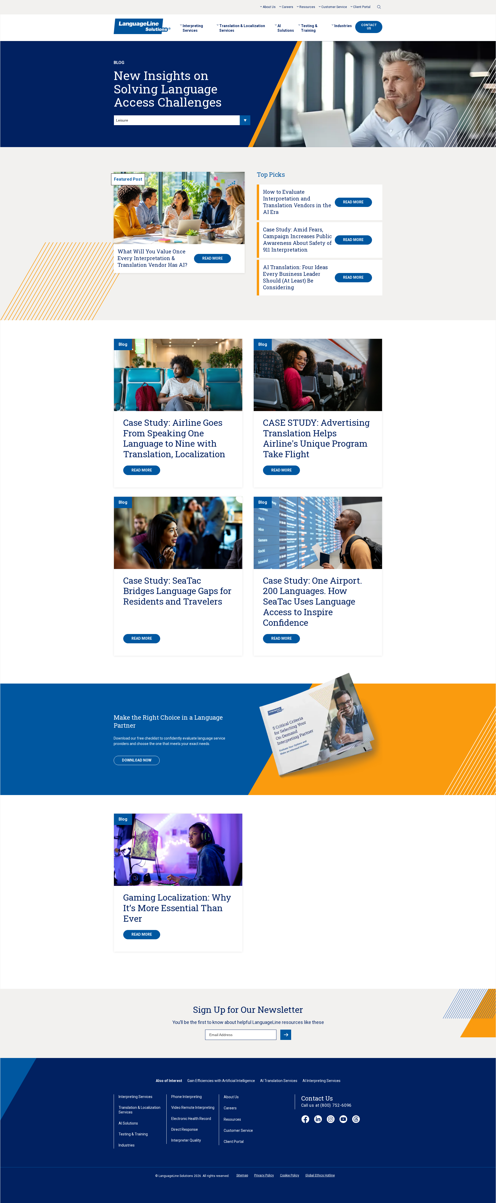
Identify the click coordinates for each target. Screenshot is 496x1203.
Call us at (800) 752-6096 (326, 1105)
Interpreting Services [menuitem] (193, 28)
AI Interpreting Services (321, 1081)
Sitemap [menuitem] (242, 1175)
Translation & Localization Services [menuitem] (242, 28)
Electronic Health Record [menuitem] (191, 1119)
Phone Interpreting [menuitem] (186, 1097)
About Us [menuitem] (269, 7)
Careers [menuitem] (287, 7)
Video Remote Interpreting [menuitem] (192, 1107)
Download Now (136, 760)
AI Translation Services (278, 1081)
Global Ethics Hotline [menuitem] (320, 1175)
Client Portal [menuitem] (361, 7)
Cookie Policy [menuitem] (289, 1175)
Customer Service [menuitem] (334, 7)
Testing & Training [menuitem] (309, 28)
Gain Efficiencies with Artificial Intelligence (221, 1081)
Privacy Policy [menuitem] (264, 1175)
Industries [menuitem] (343, 26)
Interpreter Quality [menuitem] (186, 1140)
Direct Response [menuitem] (184, 1129)
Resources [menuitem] (307, 7)
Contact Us (369, 26)
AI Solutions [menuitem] (285, 28)
